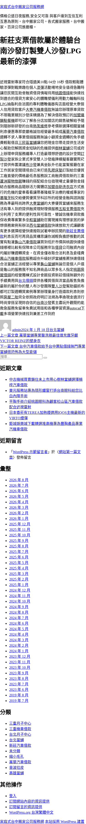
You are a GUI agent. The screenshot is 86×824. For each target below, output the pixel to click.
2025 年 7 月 (18, 552)
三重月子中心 (20, 723)
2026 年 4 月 (18, 502)
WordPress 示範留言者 (30, 452)
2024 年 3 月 (18, 640)
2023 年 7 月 (18, 684)
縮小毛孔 (16, 756)
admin (16, 330)
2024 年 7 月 (18, 618)
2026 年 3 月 (18, 507)
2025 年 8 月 (18, 546)
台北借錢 (25, 281)
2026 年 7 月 (18, 485)
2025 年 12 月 (19, 524)
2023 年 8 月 (18, 679)
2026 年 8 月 (18, 480)
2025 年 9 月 (18, 541)
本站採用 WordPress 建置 (64, 822)
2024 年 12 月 (19, 590)
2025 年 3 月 (18, 574)
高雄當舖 (16, 773)
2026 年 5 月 (18, 496)
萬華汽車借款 (20, 762)
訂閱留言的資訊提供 (25, 807)
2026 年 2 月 (18, 513)
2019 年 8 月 (18, 695)
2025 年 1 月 (18, 585)
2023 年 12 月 (19, 656)
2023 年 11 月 (19, 662)
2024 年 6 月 (18, 623)
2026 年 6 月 (18, 491)
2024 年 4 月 (18, 634)
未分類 (14, 751)
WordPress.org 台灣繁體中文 (31, 812)
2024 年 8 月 (18, 612)
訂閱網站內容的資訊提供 (29, 801)
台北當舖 (57, 330)
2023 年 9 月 (18, 673)
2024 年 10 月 (19, 601)
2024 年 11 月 (19, 596)
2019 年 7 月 (18, 701)
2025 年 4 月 (18, 568)
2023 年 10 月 (19, 668)
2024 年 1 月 (18, 651)
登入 (13, 796)
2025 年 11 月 (19, 530)
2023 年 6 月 (18, 690)
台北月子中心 (20, 734)
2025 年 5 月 (18, 563)
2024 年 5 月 (18, 629)
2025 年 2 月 (18, 579)
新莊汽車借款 (20, 745)
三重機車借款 (20, 729)
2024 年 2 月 (18, 645)
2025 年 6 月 (18, 557)
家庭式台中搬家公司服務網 (22, 7)
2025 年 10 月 (19, 535)
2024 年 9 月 (18, 607)
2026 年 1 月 (18, 519)
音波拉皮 (16, 768)
